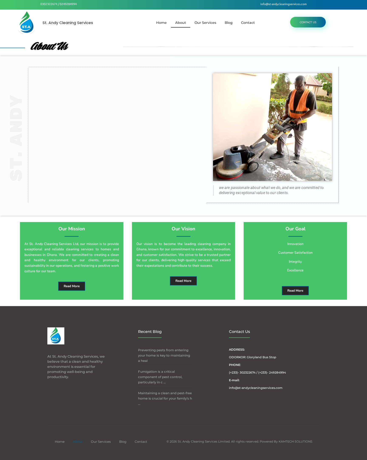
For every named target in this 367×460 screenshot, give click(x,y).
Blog (229, 23)
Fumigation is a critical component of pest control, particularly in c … (160, 377)
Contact (248, 23)
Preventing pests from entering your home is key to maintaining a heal (164, 355)
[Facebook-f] (49, 387)
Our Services (205, 23)
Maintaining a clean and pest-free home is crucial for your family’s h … (165, 398)
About (180, 23)
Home (161, 23)
